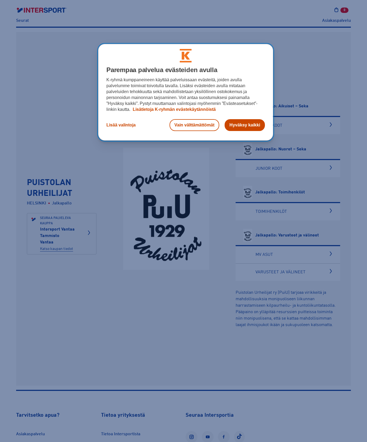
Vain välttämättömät (194, 125)
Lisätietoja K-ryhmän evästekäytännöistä (174, 109)
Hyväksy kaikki (244, 125)
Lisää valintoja (121, 125)
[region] (185, 92)
